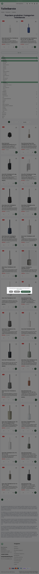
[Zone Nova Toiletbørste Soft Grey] (10, 258)
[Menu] (30, 4)
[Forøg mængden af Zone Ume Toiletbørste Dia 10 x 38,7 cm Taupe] (13, 493)
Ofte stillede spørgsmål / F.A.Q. (18, 551)
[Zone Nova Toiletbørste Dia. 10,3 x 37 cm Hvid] (29, 412)
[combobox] (20, 4)
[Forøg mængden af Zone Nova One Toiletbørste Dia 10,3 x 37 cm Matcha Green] (32, 369)
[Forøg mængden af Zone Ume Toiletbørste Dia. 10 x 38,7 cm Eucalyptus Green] (13, 431)
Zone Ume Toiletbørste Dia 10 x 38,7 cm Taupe (9, 484)
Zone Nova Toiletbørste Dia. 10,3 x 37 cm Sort (28, 206)
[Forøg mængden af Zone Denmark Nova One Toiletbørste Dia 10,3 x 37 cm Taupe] (32, 152)
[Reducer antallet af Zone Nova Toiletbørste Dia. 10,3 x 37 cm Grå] (4, 338)
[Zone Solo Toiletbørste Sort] (10, 350)
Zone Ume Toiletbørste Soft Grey (28, 236)
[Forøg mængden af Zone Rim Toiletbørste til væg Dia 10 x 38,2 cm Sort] (13, 183)
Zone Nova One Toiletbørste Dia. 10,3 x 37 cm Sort (9, 206)
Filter (20, 52)
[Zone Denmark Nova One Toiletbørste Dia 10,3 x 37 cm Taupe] (29, 134)
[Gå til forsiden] (2, 3)
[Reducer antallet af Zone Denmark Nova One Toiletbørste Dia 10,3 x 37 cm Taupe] (23, 152)
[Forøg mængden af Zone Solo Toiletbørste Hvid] (32, 338)
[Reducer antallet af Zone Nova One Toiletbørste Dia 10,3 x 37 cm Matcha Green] (23, 369)
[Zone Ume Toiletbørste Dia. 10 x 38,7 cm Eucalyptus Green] (10, 412)
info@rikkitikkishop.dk (6, 556)
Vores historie (16, 562)
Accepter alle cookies (25, 291)
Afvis (11, 291)
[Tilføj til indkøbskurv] (16, 47)
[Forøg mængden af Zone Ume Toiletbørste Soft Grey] (32, 245)
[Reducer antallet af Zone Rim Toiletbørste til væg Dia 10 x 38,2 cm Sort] (4, 183)
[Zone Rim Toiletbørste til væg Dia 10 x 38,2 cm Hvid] (29, 165)
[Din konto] (34, 4)
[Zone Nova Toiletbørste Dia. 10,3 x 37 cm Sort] (29, 196)
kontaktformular (9, 558)
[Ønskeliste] (32, 4)
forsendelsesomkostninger (32, 571)
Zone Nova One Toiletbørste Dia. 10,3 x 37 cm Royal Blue (9, 236)
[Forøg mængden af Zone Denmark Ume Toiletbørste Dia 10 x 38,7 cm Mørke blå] (32, 47)
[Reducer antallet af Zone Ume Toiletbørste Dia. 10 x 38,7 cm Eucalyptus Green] (4, 431)
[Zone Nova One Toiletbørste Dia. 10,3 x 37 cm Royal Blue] (10, 227)
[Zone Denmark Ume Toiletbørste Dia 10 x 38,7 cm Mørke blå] (29, 28)
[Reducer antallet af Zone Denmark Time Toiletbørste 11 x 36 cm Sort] (23, 493)
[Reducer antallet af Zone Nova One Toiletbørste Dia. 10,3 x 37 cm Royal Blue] (4, 245)
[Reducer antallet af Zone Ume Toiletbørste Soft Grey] (23, 245)
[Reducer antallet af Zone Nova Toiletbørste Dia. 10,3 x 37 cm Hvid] (23, 431)
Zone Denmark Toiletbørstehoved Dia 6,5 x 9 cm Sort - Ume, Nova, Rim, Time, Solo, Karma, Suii (9, 144)
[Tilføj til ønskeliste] (17, 22)
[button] (36, 56)
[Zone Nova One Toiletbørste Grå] (10, 381)
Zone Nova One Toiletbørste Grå (9, 391)
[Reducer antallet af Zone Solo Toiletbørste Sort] (4, 369)
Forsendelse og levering (18, 557)
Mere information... (19, 289)
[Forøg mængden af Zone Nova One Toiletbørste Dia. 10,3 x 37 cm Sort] (13, 214)
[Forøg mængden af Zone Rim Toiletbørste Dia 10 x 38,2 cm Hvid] (13, 462)
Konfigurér (17, 291)
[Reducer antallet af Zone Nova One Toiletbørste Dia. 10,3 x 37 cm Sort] (4, 214)
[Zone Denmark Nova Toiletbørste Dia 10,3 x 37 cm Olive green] (29, 443)
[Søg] (27, 4)
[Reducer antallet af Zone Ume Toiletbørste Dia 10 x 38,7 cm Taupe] (4, 493)
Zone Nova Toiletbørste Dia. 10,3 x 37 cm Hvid (28, 422)
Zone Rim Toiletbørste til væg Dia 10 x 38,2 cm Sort (9, 175)
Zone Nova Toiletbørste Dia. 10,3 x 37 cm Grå (9, 329)
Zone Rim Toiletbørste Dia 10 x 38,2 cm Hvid (9, 453)
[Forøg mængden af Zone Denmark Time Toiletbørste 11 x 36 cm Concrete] (32, 307)
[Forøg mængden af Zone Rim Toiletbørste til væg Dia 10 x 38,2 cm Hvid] (32, 183)
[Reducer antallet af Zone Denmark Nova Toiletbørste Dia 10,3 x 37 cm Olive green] (23, 462)
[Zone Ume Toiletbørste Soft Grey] (29, 227)
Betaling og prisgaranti (18, 559)
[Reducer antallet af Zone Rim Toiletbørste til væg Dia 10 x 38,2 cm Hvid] (23, 183)
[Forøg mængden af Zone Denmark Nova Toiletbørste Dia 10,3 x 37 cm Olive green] (32, 462)
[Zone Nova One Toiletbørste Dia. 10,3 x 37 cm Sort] (10, 196)
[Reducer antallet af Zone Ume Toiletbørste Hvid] (4, 307)
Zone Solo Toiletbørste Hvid (28, 329)
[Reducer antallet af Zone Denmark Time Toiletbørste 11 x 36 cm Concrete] (23, 307)
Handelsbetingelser (17, 560)
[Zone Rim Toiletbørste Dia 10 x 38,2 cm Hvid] (10, 443)
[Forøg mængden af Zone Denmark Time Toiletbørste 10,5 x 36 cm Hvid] (13, 47)
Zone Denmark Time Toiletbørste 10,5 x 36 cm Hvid (10, 38)
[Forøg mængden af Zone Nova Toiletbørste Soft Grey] (13, 276)
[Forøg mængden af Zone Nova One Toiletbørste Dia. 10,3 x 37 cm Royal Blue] (13, 245)
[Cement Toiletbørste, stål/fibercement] (29, 258)
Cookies (15, 564)
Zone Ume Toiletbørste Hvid (9, 298)
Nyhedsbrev (16, 548)
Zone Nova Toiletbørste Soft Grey (9, 267)
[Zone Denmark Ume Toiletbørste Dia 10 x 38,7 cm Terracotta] (29, 381)
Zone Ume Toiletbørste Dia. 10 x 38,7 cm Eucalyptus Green (10, 422)
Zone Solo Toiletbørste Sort (8, 360)
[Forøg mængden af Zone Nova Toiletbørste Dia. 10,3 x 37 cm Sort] (32, 214)
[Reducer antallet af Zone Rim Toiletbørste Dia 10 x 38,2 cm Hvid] (4, 462)
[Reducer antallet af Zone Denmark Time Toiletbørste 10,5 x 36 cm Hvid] (4, 47)
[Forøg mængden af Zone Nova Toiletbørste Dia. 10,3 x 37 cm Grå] (13, 338)
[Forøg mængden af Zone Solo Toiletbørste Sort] (13, 369)
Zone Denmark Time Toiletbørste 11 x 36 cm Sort (28, 484)
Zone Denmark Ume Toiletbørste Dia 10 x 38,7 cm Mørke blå (29, 38)
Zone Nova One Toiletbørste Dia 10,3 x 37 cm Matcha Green (29, 360)
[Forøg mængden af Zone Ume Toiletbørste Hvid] (13, 307)
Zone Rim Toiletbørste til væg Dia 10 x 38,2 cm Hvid (28, 175)
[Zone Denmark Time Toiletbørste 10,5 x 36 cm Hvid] (10, 28)
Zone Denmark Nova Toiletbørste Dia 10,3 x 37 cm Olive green (28, 453)
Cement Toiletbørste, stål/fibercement (26, 267)
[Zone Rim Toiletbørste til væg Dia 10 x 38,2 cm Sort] (10, 165)
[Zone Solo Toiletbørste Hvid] (29, 320)
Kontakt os (16, 546)
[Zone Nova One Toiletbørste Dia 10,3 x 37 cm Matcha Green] (29, 350)
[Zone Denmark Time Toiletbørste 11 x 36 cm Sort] (29, 474)
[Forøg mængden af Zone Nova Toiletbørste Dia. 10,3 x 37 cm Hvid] (32, 431)
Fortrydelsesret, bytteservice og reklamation (19, 554)
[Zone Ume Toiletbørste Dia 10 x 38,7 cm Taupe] (10, 474)
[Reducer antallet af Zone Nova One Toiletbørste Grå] (4, 400)
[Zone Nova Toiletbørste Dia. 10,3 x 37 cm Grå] (10, 320)
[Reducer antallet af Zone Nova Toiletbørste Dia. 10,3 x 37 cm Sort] (23, 214)
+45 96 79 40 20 (4, 554)
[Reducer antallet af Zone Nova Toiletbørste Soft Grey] (4, 276)
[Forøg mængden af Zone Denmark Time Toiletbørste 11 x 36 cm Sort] (32, 493)
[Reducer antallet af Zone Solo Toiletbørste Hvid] (23, 338)
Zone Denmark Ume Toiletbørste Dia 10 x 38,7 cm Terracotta (28, 391)
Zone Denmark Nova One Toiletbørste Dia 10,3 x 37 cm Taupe (28, 144)
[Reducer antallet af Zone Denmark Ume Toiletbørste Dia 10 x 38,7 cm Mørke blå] (23, 47)
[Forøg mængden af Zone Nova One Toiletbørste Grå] (13, 400)
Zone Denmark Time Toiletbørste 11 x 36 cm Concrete (27, 298)
